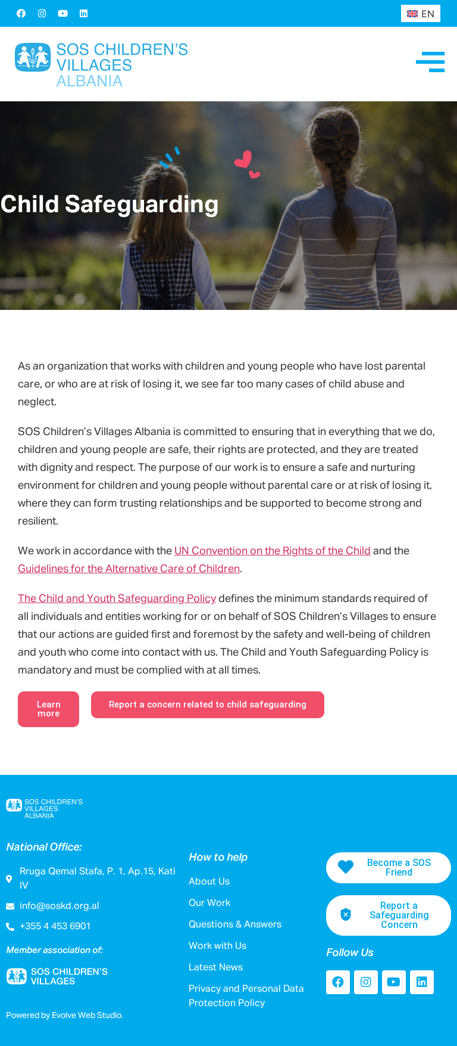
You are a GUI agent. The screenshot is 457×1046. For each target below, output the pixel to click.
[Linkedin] (83, 13)
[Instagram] (42, 13)
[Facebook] (21, 13)
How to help (218, 857)
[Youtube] (62, 13)
